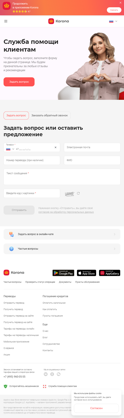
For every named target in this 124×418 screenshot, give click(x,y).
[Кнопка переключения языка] (113, 21)
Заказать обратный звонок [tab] (49, 115)
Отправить (19, 210)
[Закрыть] (120, 3)
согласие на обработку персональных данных (66, 212)
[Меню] (6, 21)
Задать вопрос (19, 81)
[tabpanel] (62, 170)
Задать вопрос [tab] (16, 115)
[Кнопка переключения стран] (10, 149)
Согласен (96, 408)
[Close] (55, 147)
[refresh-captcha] (78, 193)
